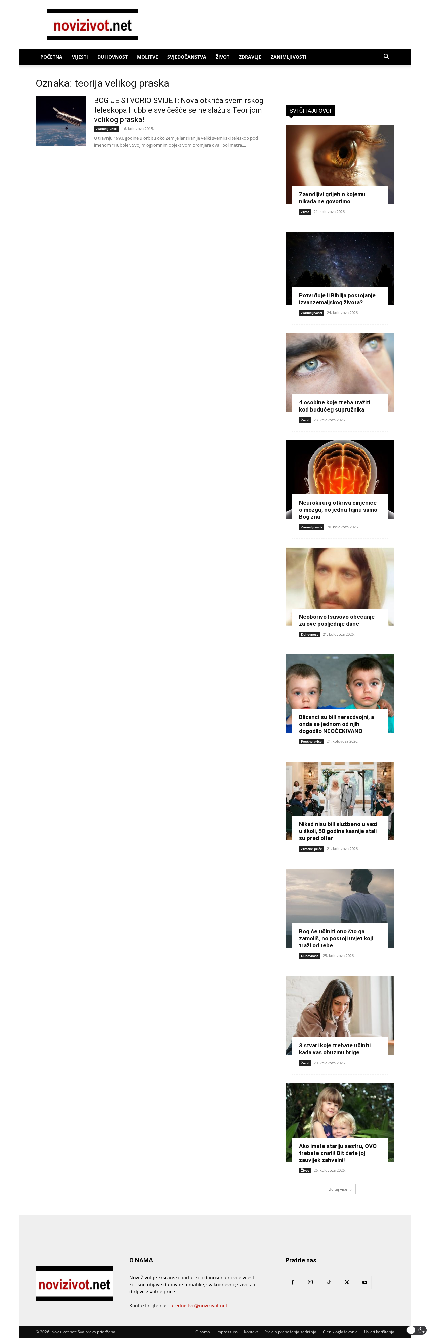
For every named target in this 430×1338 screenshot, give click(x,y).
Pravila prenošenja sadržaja (290, 1332)
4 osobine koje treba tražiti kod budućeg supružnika (334, 406)
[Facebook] (292, 1282)
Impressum (227, 1332)
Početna (51, 57)
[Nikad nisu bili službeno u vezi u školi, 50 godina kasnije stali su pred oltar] (340, 801)
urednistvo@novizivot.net (198, 1305)
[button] (386, 57)
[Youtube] (365, 1282)
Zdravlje (250, 57)
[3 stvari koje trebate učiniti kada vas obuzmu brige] (340, 1015)
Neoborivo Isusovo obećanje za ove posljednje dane (337, 620)
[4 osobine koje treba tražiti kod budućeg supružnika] (340, 372)
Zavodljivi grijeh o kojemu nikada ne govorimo (332, 198)
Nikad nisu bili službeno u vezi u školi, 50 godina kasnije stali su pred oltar (338, 831)
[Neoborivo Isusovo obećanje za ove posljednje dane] (340, 586)
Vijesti (80, 57)
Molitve (147, 57)
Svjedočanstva (186, 57)
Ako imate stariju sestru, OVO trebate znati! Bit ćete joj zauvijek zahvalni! (338, 1152)
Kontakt (251, 1332)
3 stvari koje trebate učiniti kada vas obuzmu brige (335, 1049)
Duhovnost (112, 57)
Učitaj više (337, 1189)
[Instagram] (310, 1282)
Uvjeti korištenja (379, 1332)
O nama (202, 1332)
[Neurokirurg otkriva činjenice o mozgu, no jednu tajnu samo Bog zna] (340, 479)
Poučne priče (311, 741)
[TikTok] (328, 1282)
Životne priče (311, 848)
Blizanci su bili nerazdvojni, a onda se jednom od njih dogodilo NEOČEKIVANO (336, 724)
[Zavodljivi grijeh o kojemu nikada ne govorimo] (340, 164)
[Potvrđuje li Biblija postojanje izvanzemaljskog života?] (340, 268)
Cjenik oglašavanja (340, 1332)
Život (222, 57)
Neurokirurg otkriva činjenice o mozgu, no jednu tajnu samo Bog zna (338, 509)
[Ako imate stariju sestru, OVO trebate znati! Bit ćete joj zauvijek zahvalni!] (340, 1122)
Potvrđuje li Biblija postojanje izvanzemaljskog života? (337, 299)
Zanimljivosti (288, 57)
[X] (346, 1282)
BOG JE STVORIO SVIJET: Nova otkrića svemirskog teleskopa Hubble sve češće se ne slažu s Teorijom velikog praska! (179, 110)
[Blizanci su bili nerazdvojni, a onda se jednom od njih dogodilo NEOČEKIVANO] (340, 693)
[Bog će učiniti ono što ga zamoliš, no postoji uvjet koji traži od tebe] (340, 908)
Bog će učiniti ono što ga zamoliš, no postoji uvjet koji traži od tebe (336, 938)
